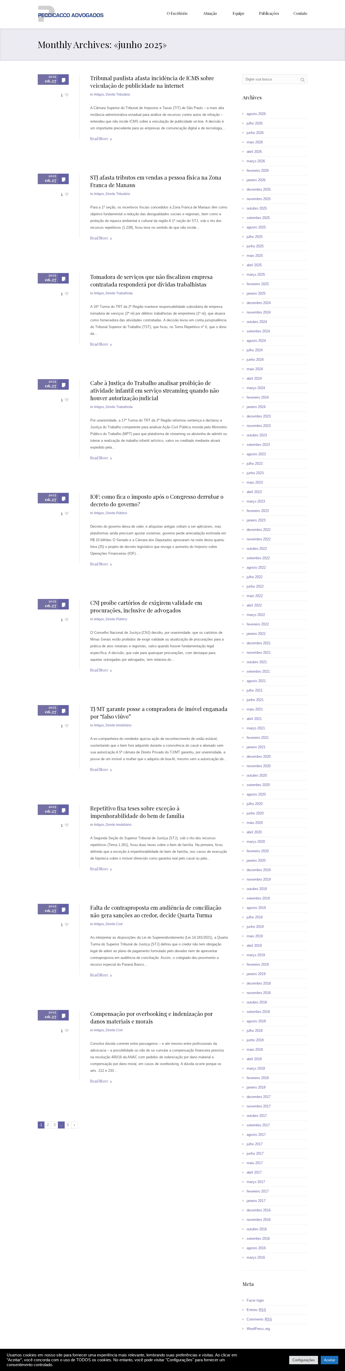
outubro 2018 (257, 1002)
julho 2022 (255, 577)
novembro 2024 (259, 312)
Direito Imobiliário (119, 725)
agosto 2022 (256, 567)
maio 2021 (255, 709)
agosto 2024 (256, 341)
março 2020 (256, 842)
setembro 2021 (258, 671)
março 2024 (256, 388)
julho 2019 (255, 917)
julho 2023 (255, 464)
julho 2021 (255, 690)
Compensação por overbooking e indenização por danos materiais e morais (151, 1017)
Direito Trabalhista (119, 293)
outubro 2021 (257, 662)
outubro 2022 (257, 549)
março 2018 (256, 1068)
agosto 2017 (256, 1135)
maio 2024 (255, 369)
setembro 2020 (258, 785)
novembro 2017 (259, 1106)
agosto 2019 (256, 908)
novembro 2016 (259, 1220)
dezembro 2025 (259, 189)
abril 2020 (254, 832)
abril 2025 (254, 265)
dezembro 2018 (259, 983)
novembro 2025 (259, 199)
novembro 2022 (259, 539)
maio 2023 (255, 482)
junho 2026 (255, 133)
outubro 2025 (257, 208)
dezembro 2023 (259, 416)
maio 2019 (255, 936)
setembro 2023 (258, 445)
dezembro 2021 (259, 643)
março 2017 (256, 1182)
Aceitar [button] (329, 1360)
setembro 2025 (258, 218)
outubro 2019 (257, 889)
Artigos (99, 94)
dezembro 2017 (259, 1097)
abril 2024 (254, 378)
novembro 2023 (259, 426)
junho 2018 (255, 1040)
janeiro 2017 (256, 1201)
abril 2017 (254, 1172)
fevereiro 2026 (258, 171)
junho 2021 (255, 700)
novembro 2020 (259, 766)
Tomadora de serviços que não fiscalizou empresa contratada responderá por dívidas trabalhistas (151, 280)
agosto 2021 (256, 681)
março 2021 (256, 728)
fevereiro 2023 (258, 511)
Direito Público (116, 513)
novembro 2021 (259, 653)
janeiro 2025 (256, 293)
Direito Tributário (118, 94)
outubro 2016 (257, 1229)
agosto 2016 (256, 1248)
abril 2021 (254, 719)
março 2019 (256, 955)
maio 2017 (255, 1163)
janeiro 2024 (256, 407)
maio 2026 (255, 142)
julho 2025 (255, 237)
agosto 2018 (256, 1021)
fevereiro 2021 (258, 738)
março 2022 (256, 615)
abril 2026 (254, 152)
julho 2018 (255, 1031)
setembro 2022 (258, 558)
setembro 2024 (258, 331)
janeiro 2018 (256, 1087)
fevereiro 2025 (258, 284)
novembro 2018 (259, 993)
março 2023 (256, 501)
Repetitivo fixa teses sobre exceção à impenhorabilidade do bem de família (137, 811)
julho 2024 (255, 350)
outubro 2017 (257, 1116)
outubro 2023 (257, 435)
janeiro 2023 (256, 520)
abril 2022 (254, 605)
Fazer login (255, 1300)
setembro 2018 (258, 1012)
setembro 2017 (258, 1125)
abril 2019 (254, 946)
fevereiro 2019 (258, 964)
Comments (259, 1319)
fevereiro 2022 (258, 624)
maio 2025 (255, 256)
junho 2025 (255, 246)
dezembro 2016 (259, 1210)
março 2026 (256, 161)
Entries (256, 1310)
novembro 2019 (259, 879)
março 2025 (256, 274)
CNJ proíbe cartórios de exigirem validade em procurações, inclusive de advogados (146, 606)
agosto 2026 (256, 114)
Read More (99, 138)
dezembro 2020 (259, 756)
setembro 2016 (258, 1239)
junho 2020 (255, 813)
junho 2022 (255, 586)
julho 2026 (255, 123)
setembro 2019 (258, 898)
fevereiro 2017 (258, 1191)
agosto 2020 (256, 794)
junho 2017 (255, 1153)
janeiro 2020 (256, 860)
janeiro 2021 (256, 747)
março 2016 (256, 1257)
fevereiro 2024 (258, 397)
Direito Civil (114, 924)
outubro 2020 (257, 775)
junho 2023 (255, 473)
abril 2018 (254, 1059)
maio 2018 (255, 1049)
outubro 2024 (257, 322)
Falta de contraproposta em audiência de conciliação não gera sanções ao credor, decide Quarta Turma (155, 911)
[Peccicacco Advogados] (71, 14)
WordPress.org (258, 1329)
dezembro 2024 (259, 303)
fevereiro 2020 (258, 851)
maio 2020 (255, 823)
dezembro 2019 (259, 870)
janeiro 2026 (256, 180)
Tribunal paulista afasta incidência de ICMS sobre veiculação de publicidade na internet (152, 81)
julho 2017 (255, 1144)
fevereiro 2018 (258, 1078)
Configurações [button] (303, 1360)
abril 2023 (254, 492)
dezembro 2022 (259, 530)
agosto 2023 (256, 454)
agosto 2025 (256, 227)
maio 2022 (255, 596)
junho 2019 (255, 927)
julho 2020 (255, 804)
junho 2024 (255, 360)
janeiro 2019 (256, 974)
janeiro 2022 (256, 634)
